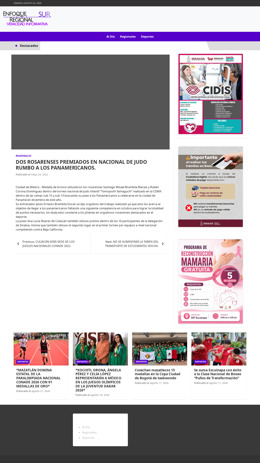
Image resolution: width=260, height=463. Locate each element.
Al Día (110, 37)
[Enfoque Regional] (26, 19)
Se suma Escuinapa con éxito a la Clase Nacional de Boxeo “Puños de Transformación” (217, 374)
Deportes (147, 37)
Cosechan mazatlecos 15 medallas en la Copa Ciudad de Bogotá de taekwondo (157, 374)
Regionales (128, 37)
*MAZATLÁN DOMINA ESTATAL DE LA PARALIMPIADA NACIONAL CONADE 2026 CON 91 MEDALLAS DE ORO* (38, 378)
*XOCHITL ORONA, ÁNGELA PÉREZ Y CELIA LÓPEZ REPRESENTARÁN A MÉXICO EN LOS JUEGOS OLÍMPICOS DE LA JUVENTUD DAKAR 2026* (98, 380)
